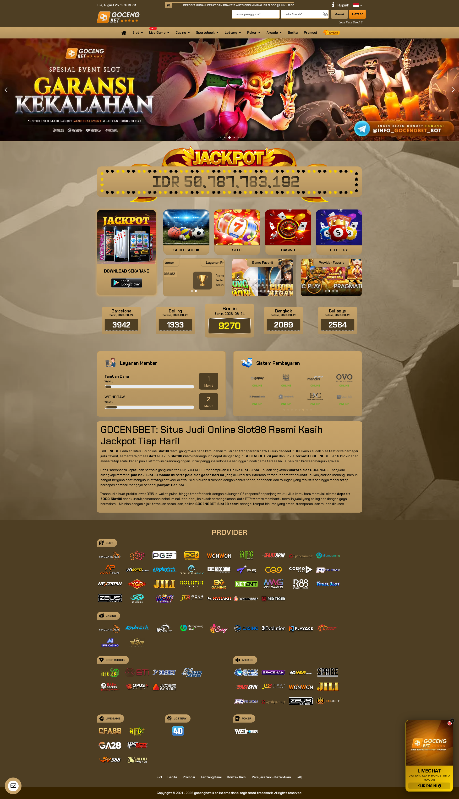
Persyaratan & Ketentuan (271, 777)
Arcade (272, 32)
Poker (252, 32)
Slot (135, 32)
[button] (453, 90)
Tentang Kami (211, 777)
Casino (180, 32)
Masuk (339, 14)
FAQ (299, 777)
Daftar (357, 14)
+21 (159, 777)
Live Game (157, 32)
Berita (293, 32)
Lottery (231, 32)
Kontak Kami (236, 777)
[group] (331, 277)
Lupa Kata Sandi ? (350, 22)
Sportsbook (205, 32)
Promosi (310, 32)
